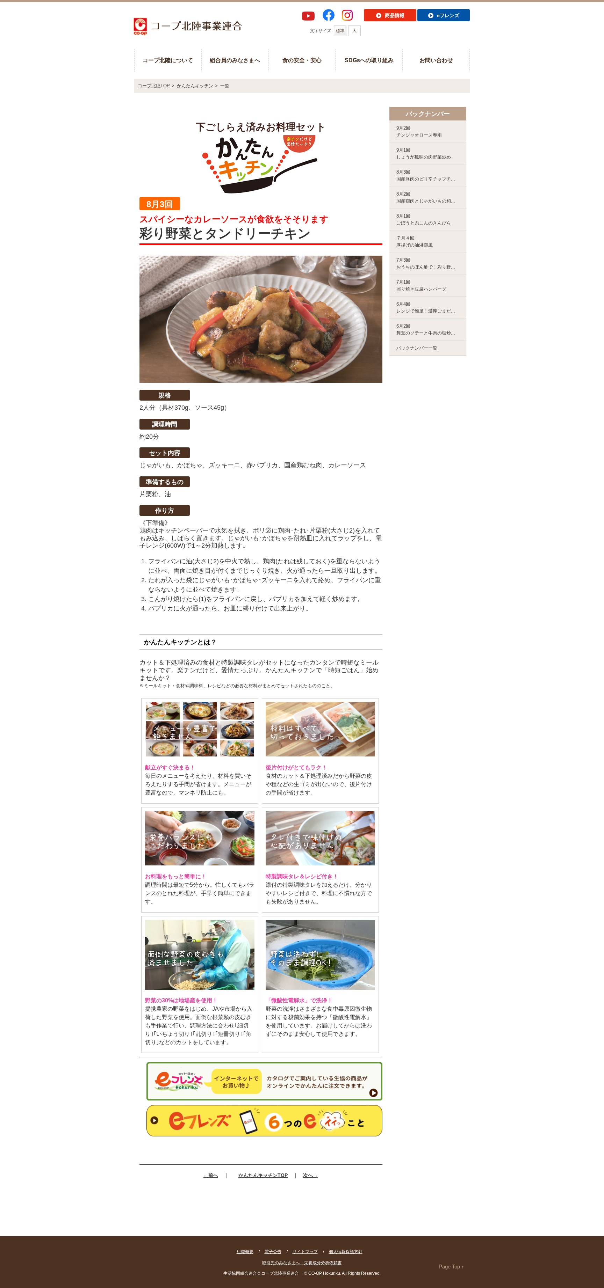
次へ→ (310, 1175)
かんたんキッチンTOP (263, 1175)
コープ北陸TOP (154, 85)
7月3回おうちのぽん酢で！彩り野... (425, 263)
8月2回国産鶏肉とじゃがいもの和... (425, 197)
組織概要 (245, 1251)
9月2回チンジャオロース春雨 (419, 131)
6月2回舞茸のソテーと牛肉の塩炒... (425, 329)
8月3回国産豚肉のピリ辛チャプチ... (425, 175)
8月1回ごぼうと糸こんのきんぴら (423, 219)
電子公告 (273, 1251)
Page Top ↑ (451, 1266)
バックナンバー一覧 (416, 348)
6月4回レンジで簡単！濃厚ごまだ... (425, 307)
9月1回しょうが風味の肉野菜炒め (423, 153)
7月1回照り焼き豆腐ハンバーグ (421, 285)
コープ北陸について (168, 60)
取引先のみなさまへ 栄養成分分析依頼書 (302, 1262)
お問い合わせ (436, 60)
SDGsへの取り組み (369, 60)
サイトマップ (305, 1251)
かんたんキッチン (195, 85)
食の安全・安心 (302, 60)
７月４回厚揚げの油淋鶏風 (414, 241)
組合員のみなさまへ (235, 60)
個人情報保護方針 (345, 1251)
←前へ (210, 1175)
